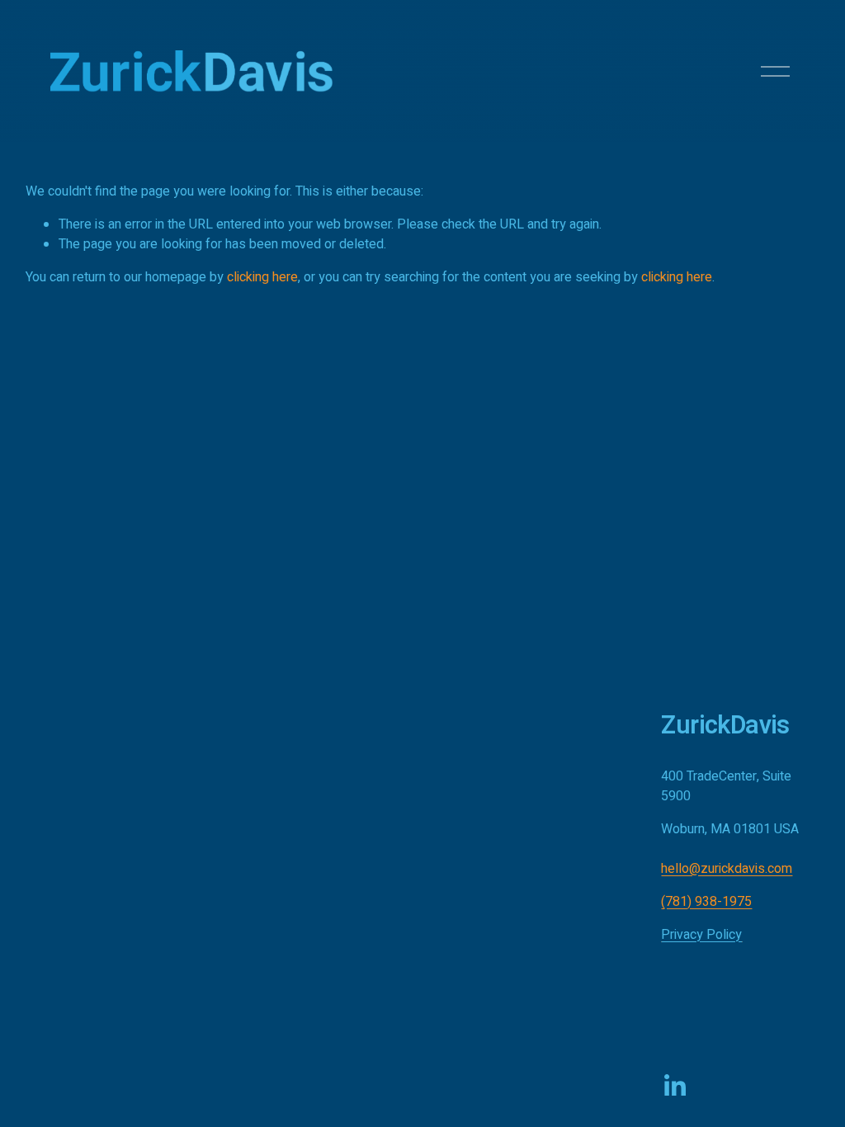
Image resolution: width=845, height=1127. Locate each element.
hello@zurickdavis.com (726, 869)
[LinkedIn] (674, 1086)
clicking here (262, 277)
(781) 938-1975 (706, 902)
